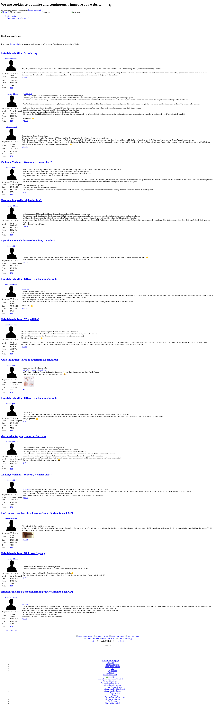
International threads (112, 667)
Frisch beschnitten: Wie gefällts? (20, 319)
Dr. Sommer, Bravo (115, 687)
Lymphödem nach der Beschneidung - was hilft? (29, 240)
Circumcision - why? (112, 703)
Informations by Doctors (112, 691)
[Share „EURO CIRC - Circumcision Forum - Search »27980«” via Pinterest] (91, 639)
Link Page (110, 663)
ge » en (24, 77)
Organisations (112, 671)
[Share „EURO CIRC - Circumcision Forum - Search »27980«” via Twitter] (101, 636)
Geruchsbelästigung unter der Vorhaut (23, 436)
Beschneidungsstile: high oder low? (21, 200)
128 (11, 88)
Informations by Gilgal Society (115, 689)
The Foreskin (112, 701)
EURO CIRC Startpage (110, 661)
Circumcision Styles (112, 699)
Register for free (11, 16)
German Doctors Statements (115, 697)
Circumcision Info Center (110, 683)
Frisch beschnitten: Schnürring (19, 53)
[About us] (110, 677)
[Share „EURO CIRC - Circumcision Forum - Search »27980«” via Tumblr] (133, 636)
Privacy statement (34, 10)
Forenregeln (14, 44)
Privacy (108, 646)
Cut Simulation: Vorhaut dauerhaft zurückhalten (29, 359)
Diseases (115, 695)
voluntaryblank (11, 59)
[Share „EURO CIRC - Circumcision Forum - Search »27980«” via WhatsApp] (124, 639)
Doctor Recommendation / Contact (110, 679)
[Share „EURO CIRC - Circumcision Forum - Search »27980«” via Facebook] (84, 636)
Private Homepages (112, 665)
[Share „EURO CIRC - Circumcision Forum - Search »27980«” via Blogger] (116, 636)
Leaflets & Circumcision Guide (110, 674)
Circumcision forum (110, 681)
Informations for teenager (113, 685)
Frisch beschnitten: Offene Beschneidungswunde (29, 278)
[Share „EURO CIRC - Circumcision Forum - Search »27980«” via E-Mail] (107, 639)
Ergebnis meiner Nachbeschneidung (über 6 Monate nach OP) (37, 512)
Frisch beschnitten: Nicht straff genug (23, 553)
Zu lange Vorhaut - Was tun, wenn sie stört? (26, 161)
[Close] (110, 5)
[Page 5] (3, 630)
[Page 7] (19, 630)
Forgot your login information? (18, 18)
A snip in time (115, 693)
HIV (112, 669)
